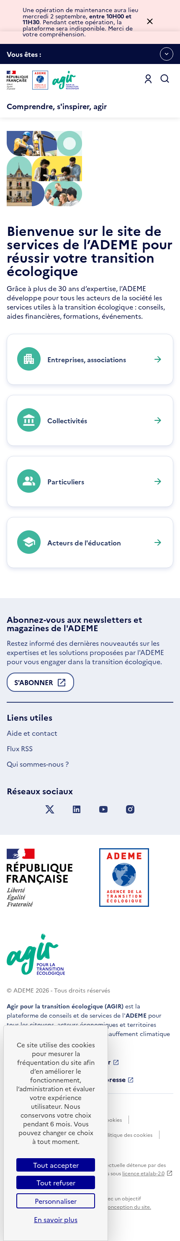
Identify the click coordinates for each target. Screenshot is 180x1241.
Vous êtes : (24, 56)
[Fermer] (149, 22)
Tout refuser (55, 1182)
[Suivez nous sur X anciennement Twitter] (49, 809)
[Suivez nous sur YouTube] (103, 809)
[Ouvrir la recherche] (164, 79)
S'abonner (33, 685)
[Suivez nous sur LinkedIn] (76, 810)
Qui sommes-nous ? (38, 763)
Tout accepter (56, 1164)
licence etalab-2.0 (143, 1173)
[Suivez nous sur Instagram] (130, 809)
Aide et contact (32, 732)
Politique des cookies (126, 1134)
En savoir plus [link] (55, 1219)
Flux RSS (20, 748)
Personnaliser (56, 1200)
